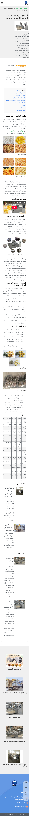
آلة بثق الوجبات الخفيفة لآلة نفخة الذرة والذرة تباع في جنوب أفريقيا (15, 765)
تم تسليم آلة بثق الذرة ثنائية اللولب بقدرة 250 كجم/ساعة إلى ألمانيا (15, 693)
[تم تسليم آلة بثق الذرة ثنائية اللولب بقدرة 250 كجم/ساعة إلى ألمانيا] (14, 537)
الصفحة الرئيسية (24, 8)
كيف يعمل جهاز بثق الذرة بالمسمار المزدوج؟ (14, 741)
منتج (17, 8)
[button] (2, 3)
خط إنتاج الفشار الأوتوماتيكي (14, 669)
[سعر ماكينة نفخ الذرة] (14, 619)
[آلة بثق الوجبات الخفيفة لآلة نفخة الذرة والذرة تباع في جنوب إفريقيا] (14, 504)
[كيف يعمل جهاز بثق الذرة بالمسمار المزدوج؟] (14, 577)
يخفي (18, 90)
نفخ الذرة (21, 131)
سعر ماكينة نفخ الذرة (14, 717)
